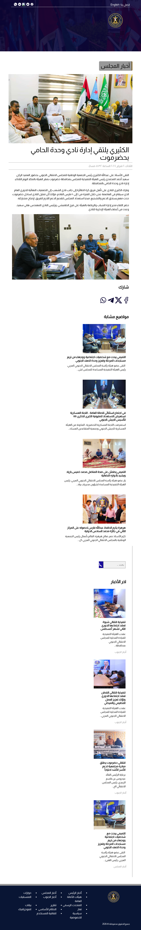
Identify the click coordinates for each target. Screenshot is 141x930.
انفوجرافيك (24, 909)
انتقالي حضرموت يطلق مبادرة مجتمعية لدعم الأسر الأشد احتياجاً (113, 766)
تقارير (53, 905)
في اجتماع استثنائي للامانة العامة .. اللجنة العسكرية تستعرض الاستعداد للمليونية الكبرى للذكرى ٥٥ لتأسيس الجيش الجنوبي (98, 416)
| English (115, 4)
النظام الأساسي (47, 909)
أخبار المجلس (49, 892)
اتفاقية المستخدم (46, 913)
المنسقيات (25, 896)
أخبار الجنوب (49, 896)
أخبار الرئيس (75, 892)
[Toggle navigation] (122, 33)
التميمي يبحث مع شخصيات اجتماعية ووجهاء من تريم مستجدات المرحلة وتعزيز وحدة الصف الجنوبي (112, 840)
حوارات (27, 892)
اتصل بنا (125, 4)
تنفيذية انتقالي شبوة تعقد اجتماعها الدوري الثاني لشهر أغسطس (113, 625)
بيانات (28, 905)
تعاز (79, 909)
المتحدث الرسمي (72, 905)
